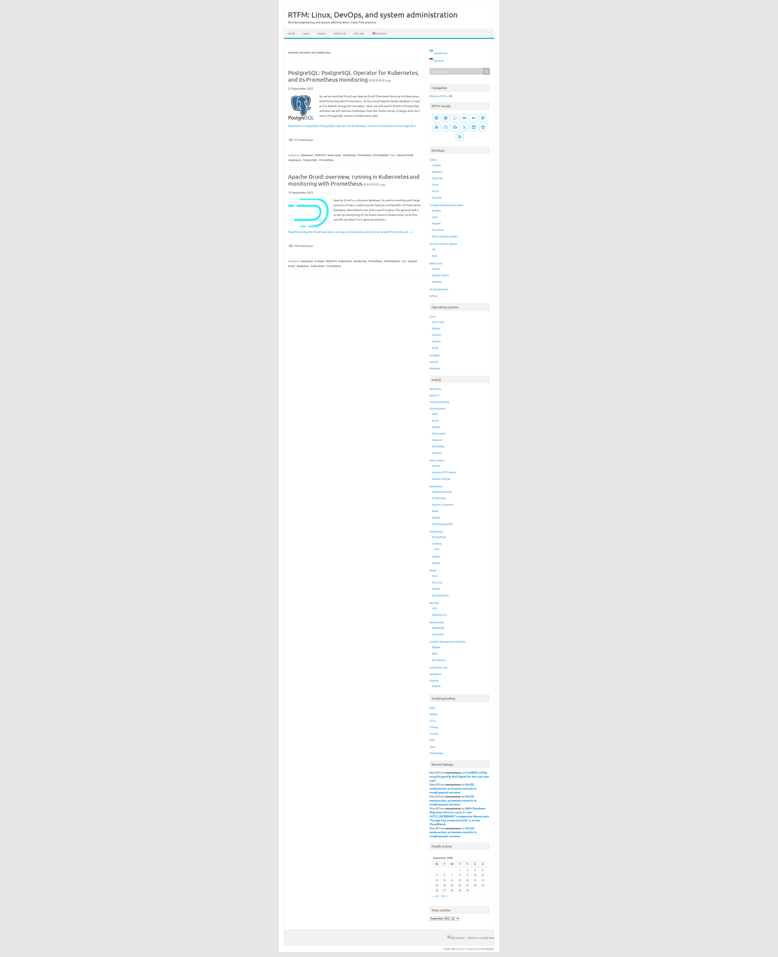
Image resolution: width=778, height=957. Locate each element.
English (436, 686)
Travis (435, 184)
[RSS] (460, 136)
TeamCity (437, 178)
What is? (434, 395)
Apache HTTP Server (444, 472)
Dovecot (437, 582)
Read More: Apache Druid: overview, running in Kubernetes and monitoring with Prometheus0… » (350, 232)
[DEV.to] (464, 118)
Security (434, 602)
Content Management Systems (448, 641)
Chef (434, 217)
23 (467, 885)
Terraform (438, 229)
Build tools (436, 263)
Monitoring (349, 155)
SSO (434, 608)
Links (306, 33)
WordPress (438, 660)
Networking (437, 622)
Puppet (436, 223)
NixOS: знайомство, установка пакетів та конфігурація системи (453, 788)
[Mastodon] (483, 118)
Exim (435, 576)
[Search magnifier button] (486, 71)
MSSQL (436, 517)
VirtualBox (438, 446)
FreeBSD (435, 355)
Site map (359, 33)
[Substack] (436, 127)
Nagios (436, 556)
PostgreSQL (310, 160)
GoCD (435, 191)
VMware (437, 452)
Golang (434, 727)
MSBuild (437, 281)
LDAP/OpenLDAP (442, 524)
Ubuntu (436, 341)
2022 (443, 96)
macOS (434, 361)
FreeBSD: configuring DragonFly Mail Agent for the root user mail (459, 776)
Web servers (437, 460)
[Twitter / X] (464, 127)
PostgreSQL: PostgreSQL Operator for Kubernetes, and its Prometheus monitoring (353, 76)
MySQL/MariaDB (441, 491)
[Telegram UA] (436, 118)
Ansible (436, 210)
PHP (432, 740)
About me (340, 33)
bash (432, 707)
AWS (435, 414)
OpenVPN (438, 634)
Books (321, 33)
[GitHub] (446, 127)
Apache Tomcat (441, 478)
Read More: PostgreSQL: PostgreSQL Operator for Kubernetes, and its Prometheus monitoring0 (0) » (352, 126)
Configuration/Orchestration (446, 205)
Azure (435, 420)
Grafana (319, 261)
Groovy (434, 733)
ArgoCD (436, 197)
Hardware (435, 674)
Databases (307, 155)
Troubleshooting (439, 402)
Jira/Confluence (439, 289)
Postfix (436, 588)
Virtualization (381, 155)
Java (432, 746)
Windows (435, 368)
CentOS (436, 335)
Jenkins (436, 165)
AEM (434, 653)
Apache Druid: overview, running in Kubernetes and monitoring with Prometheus (353, 180)
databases (295, 160)
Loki (436, 549)
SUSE (435, 347)
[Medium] (474, 118)
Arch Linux (438, 322)
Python (434, 714)
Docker (436, 427)
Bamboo (437, 171)
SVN (434, 255)
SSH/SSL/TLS (439, 614)
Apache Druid (405, 155)
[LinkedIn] (474, 127)
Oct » (444, 896)
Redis (435, 511)
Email (433, 570)
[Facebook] (455, 127)
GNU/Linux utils (439, 667)
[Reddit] (483, 127)
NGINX (436, 465)
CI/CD (433, 159)
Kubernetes (334, 155)
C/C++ (433, 720)
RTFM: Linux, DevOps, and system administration (373, 14)
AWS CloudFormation (445, 236)
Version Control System (443, 243)
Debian (436, 328)
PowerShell (436, 753)
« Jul (436, 896)
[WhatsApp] (455, 118)
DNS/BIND (438, 627)
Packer (436, 268)
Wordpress (487, 949)
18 (482, 880)
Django (436, 647)
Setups (434, 295)
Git (433, 249)
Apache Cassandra (443, 504)
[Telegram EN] (446, 118)
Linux (433, 316)
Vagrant (437, 440)
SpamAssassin (440, 595)
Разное (434, 680)
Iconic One (449, 949)
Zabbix (436, 563)
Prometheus (364, 155)
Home (291, 33)
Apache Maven (440, 275)
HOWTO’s (320, 155)
